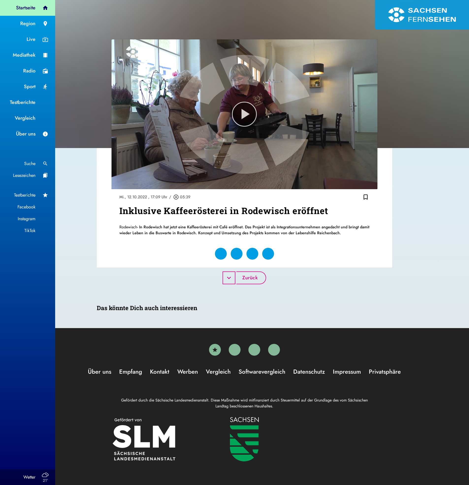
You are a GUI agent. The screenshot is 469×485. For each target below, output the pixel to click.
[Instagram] (254, 350)
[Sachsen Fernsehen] (422, 15)
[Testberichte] (215, 350)
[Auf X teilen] (237, 254)
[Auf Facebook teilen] (221, 254)
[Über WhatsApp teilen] (252, 254)
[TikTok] (274, 350)
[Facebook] (235, 350)
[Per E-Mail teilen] (268, 254)
